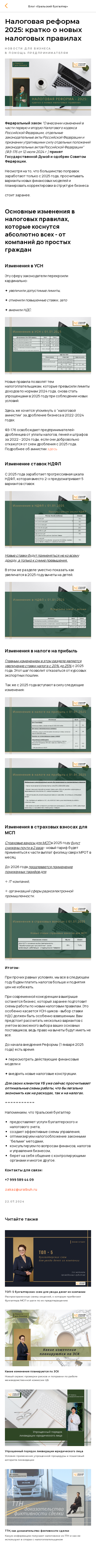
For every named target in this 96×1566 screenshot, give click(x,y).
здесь (52, 449)
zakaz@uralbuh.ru (21, 1189)
